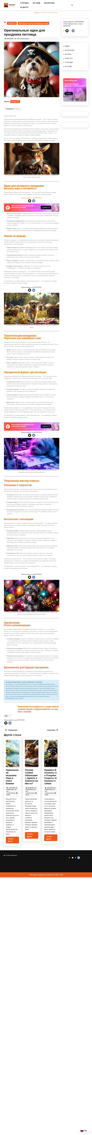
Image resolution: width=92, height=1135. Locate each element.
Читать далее (13, 839)
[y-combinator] (29, 201)
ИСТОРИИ (68, 54)
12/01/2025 (12, 788)
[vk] (33, 201)
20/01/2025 (10, 38)
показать (17, 109)
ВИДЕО (67, 46)
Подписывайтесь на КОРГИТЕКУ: (31, 198)
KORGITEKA (10, 789)
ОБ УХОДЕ (36, 3)
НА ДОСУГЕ (24, 7)
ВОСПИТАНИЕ (49, 3)
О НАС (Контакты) (11, 855)
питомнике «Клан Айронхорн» (49, 12)
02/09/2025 (31, 788)
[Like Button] (6, 715)
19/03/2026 (50, 788)
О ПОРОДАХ (24, 3)
